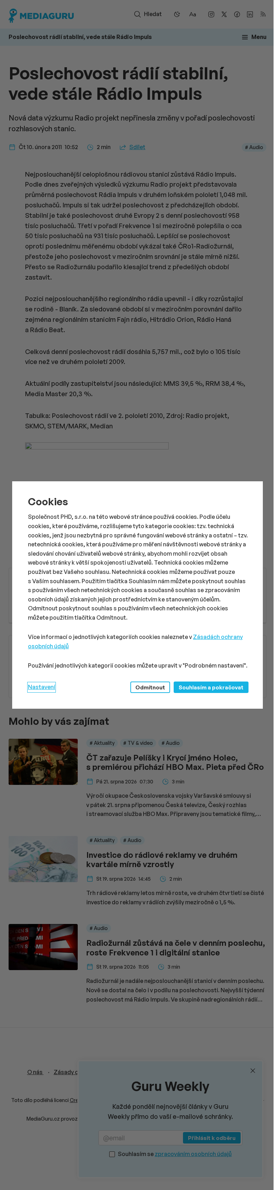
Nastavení (41, 686)
